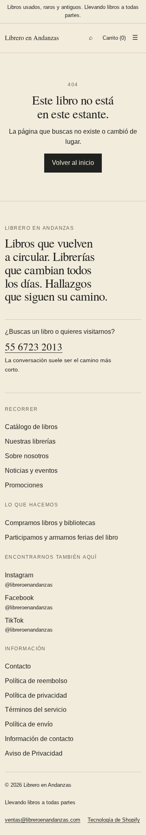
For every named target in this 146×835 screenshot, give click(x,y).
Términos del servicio (36, 709)
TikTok (29, 625)
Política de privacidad (36, 695)
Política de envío (29, 724)
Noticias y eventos (31, 470)
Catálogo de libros (31, 426)
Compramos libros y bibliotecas (50, 522)
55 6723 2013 (33, 346)
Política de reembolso (36, 680)
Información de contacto (39, 738)
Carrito (114, 38)
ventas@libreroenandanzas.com (42, 820)
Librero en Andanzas (32, 37)
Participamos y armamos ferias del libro (61, 537)
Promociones (24, 485)
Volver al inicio (73, 162)
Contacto (18, 666)
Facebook (29, 602)
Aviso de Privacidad (33, 753)
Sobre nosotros (27, 456)
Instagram (29, 580)
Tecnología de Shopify (114, 820)
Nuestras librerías (30, 441)
